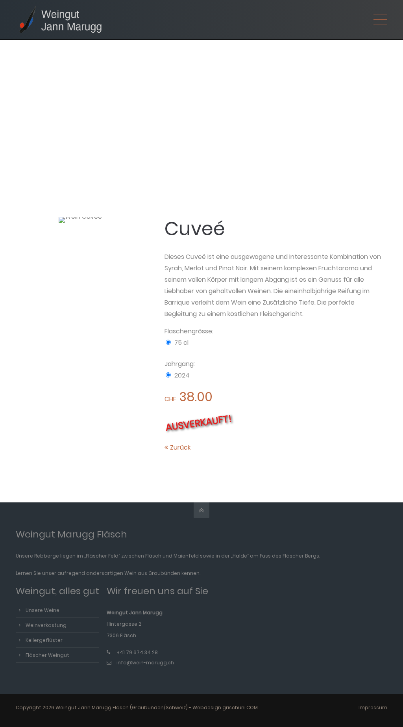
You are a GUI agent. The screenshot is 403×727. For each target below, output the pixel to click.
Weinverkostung (46, 625)
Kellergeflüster (44, 640)
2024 (182, 375)
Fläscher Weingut (47, 655)
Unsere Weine (42, 610)
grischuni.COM (240, 707)
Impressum (373, 707)
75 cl (181, 342)
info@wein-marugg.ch (145, 662)
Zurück (180, 447)
